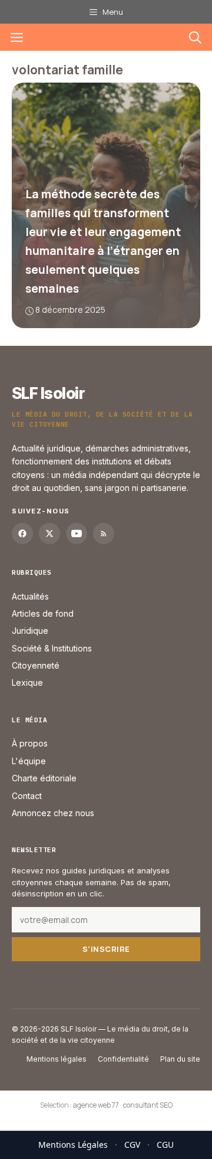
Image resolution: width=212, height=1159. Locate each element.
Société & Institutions (52, 648)
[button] (195, 37)
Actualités (30, 596)
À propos (30, 743)
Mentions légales (56, 1059)
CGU (165, 1144)
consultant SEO (148, 1105)
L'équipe (29, 761)
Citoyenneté (35, 665)
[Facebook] (22, 533)
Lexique (27, 682)
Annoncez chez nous (53, 813)
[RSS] (103, 533)
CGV (132, 1144)
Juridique (30, 631)
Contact (27, 796)
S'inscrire (106, 949)
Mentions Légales (73, 1144)
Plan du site (180, 1059)
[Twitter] (49, 533)
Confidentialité (123, 1059)
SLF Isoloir (48, 393)
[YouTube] (76, 533)
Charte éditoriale (44, 778)
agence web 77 (96, 1105)
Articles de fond (43, 613)
